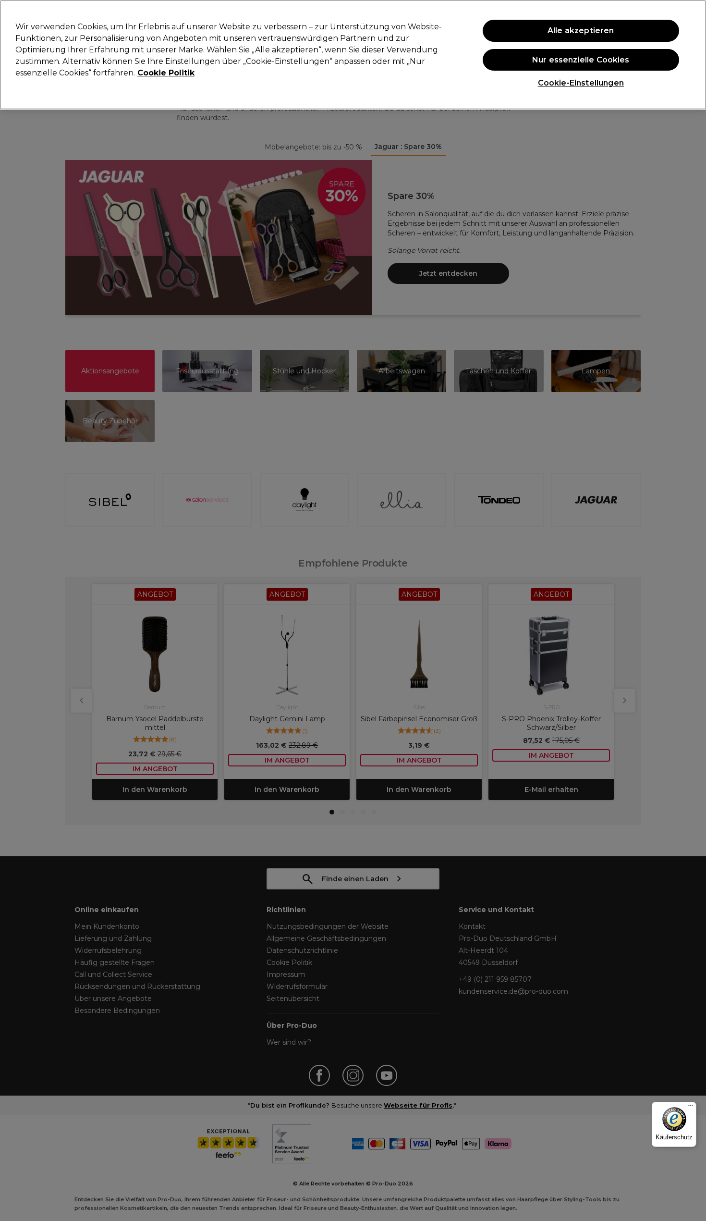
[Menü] (690, 1107)
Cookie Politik (166, 72)
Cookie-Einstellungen (581, 82)
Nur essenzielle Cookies (581, 59)
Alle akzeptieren (581, 30)
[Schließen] (690, 53)
